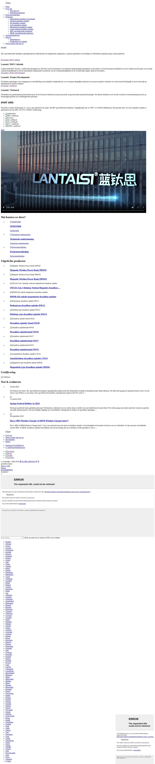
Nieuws (8, 37)
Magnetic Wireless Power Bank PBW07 (28, 270)
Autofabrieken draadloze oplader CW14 (29, 358)
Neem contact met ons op (14, 44)
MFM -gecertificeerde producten (21, 33)
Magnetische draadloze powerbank (22, 19)
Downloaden (10, 440)
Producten (9, 17)
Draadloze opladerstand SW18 (24, 332)
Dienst (7, 442)
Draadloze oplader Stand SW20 (25, 323)
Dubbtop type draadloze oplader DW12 (28, 314)
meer (2, 130)
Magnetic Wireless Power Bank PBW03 (28, 279)
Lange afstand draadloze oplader (21, 29)
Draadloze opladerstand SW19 (24, 349)
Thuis (7, 7)
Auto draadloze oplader (18, 25)
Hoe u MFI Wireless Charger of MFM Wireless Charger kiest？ (39, 421)
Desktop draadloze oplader (19, 21)
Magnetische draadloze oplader (21, 27)
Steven (3, 468)
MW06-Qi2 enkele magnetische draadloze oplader (33, 296)
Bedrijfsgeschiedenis (17, 13)
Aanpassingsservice (12, 35)
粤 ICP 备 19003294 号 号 (29, 461)
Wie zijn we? (14, 11)
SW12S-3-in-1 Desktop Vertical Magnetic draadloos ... (35, 288)
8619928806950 (7, 470)
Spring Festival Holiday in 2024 (25, 403)
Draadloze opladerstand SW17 (24, 341)
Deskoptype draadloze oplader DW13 (27, 305)
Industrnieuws (15, 39)
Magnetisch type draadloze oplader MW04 (30, 367)
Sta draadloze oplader (17, 23)
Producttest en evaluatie (18, 41)
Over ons (8, 9)
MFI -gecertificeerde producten (21, 31)
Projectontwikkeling (12, 15)
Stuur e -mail (5, 466)
